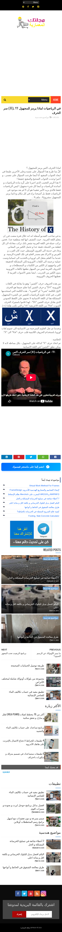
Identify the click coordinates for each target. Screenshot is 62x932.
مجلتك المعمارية (25, 928)
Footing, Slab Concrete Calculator (43, 516)
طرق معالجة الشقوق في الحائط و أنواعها (42, 507)
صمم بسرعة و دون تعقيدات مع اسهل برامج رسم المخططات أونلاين (25, 819)
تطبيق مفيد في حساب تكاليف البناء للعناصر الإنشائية (26, 693)
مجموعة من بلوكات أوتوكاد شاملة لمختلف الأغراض (23, 680)
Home (55, 99)
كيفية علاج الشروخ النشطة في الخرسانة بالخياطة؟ (38, 511)
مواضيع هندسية (42, 117)
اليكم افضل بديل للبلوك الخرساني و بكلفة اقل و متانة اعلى (34, 503)
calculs (55, 117)
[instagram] (38, 7)
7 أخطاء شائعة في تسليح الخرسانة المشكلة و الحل (37, 498)
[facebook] (28, 7)
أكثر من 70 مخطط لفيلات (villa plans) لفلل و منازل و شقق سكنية (23, 716)
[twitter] (33, 7)
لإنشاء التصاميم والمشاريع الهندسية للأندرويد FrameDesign (34, 490)
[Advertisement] (31, 61)
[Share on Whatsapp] (43, 457)
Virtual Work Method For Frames (44, 485)
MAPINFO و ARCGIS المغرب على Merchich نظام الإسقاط (33, 494)
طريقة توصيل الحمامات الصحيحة (27, 665)
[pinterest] (23, 7)
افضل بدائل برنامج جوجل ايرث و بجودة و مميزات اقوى (23, 806)
